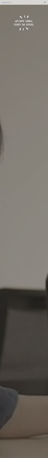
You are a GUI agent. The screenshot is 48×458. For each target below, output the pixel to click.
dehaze (45, 2)
